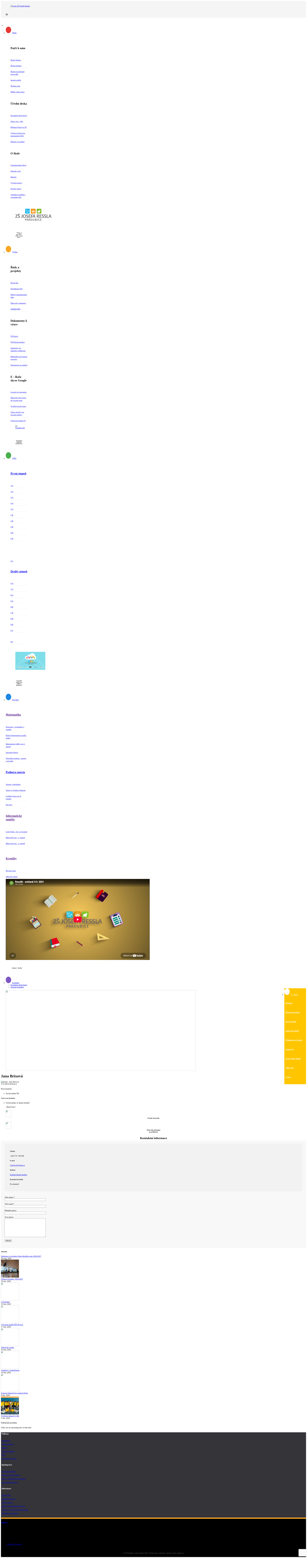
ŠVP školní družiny (18, 342)
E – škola (294, 995)
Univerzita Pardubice (9, 1472)
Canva (288, 1077)
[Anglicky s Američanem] (10, 1368)
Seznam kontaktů (17, 987)
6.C (12, 630)
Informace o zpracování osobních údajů (15, 1510)
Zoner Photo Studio (293, 1059)
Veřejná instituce (7, 1503)
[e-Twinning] (10, 1300)
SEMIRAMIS (15, 309)
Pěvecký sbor (11, 871)
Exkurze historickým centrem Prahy (14, 1393)
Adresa (4, 1522)
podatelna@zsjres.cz (14, 1544)
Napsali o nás (16, 171)
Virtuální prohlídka (8, 1451)
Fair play (9, 805)
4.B (12, 533)
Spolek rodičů (16, 80)
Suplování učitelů (292, 1031)
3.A (12, 497)
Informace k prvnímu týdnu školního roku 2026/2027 (21, 1256)
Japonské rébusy (12, 752)
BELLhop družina (293, 1012)
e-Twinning (5, 1302)
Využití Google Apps (18, 406)
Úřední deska (6, 1495)
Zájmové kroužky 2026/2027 (12, 1279)
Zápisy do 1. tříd (17, 121)
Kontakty (15, 983)
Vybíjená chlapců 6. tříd (10, 1416)
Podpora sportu (15, 772)
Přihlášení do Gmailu (294, 1040)
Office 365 (290, 1068)
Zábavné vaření (11, 877)
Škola (14, 33)
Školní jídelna (16, 60)
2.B (12, 521)
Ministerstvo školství (9, 1499)
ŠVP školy (14, 336)
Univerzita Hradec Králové (11, 1475)
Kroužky (11, 858)
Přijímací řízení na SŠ (19, 127)
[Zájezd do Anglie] (10, 1345)
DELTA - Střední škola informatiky (14, 1479)
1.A (12, 486)
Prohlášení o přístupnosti (10, 1513)
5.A (12, 509)
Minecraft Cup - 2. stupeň (15, 843)
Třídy (14, 458)
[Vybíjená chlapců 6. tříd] (10, 1414)
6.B (12, 607)
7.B (12, 613)
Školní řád (14, 283)
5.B (12, 539)
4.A (12, 503)
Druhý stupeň (19, 571)
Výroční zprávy (16, 183)
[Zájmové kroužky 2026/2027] (10, 1277)
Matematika (13, 714)
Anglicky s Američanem (10, 1370)
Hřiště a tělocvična (17, 92)
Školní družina (16, 66)
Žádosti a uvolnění (17, 142)
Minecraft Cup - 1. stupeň (15, 838)
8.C (12, 642)
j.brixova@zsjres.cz (17, 1165)
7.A (12, 589)
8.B (12, 619)
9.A (12, 601)
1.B (12, 515)
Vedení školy (6, 1441)
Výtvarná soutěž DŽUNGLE (12, 1325)
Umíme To (290, 1049)
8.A (12, 595)
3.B (12, 527)
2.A (12, 492)
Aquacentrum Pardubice (10, 1482)
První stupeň (18, 473)
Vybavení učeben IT (18, 421)
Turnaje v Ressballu (13, 784)
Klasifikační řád (16, 289)
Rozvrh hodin (291, 1022)
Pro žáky (15, 700)
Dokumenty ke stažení (19, 365)
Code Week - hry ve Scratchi (16, 832)
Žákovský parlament (18, 303)
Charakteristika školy (18, 165)
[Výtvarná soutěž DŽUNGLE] (10, 1323)
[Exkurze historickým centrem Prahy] (10, 1391)
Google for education (19, 392)
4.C (12, 561)
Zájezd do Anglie (7, 1347)
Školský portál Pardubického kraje (13, 1506)
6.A (12, 583)
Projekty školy (16, 189)
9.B (12, 625)
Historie (13, 177)
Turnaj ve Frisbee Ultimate (16, 790)
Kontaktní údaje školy (19, 116)
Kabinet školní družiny (18, 1175)
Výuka (14, 252)
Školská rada (15, 86)
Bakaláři (289, 1003)
